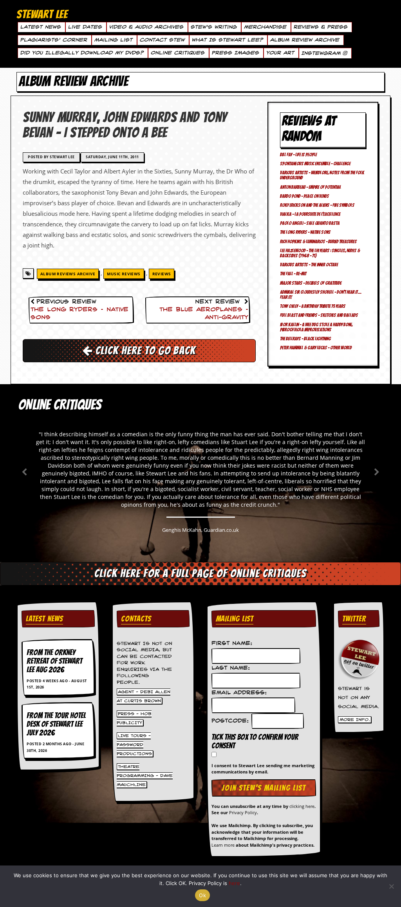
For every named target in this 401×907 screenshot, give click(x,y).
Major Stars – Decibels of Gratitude (310, 282)
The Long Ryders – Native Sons (305, 232)
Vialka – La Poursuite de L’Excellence (310, 214)
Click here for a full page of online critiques (200, 573)
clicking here (301, 806)
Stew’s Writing (213, 27)
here (234, 883)
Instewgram (322, 53)
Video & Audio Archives (146, 27)
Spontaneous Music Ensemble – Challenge (315, 163)
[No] (391, 886)
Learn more (223, 845)
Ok (202, 895)
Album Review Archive (304, 40)
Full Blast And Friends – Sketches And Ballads (319, 315)
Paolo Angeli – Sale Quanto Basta (310, 223)
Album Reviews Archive (67, 273)
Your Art (280, 53)
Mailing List (113, 40)
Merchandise (265, 27)
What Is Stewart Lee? (227, 40)
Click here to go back (144, 350)
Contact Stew (161, 40)
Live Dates (85, 27)
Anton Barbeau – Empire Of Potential (310, 187)
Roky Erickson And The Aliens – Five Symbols (317, 205)
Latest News (40, 27)
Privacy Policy (243, 812)
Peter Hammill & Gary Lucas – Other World (316, 347)
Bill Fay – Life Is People (298, 154)
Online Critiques (177, 53)
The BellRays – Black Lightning (305, 338)
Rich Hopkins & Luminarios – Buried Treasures (318, 241)
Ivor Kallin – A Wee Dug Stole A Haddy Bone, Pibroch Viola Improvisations (316, 327)
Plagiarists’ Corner (53, 40)
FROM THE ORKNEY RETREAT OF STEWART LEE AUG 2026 (54, 661)
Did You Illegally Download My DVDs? (81, 53)
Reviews (161, 273)
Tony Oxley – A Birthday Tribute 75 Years (312, 306)
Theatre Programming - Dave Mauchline (145, 775)
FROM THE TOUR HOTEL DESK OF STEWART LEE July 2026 (56, 724)
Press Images (235, 53)
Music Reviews (123, 273)
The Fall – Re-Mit (293, 273)
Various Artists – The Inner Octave (309, 264)
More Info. (355, 719)
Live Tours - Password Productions (134, 744)
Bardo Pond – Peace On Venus (304, 196)
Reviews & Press (320, 27)
